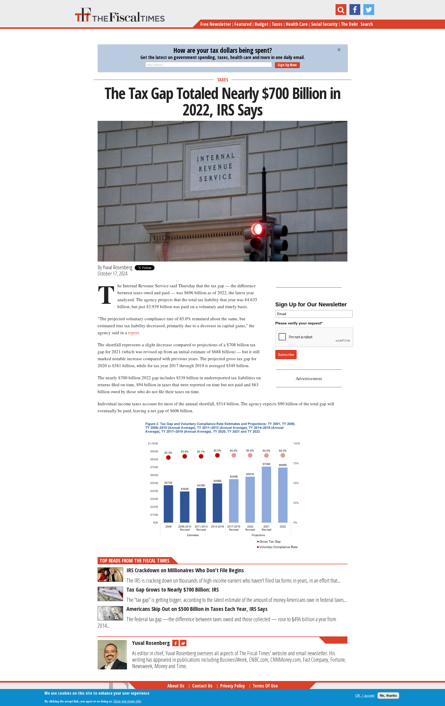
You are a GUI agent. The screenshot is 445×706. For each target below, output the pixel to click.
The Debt (349, 24)
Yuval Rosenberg (117, 267)
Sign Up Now (287, 64)
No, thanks (388, 695)
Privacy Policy (232, 686)
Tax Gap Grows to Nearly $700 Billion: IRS (172, 589)
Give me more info (127, 701)
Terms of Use (265, 686)
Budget (261, 24)
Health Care (297, 24)
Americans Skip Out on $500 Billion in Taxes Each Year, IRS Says (197, 608)
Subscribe (286, 354)
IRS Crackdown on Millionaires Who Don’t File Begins (185, 570)
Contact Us (202, 686)
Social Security (324, 24)
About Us (175, 686)
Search (367, 24)
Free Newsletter (215, 24)
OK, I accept (364, 695)
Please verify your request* (298, 323)
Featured (242, 24)
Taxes (277, 24)
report (133, 332)
